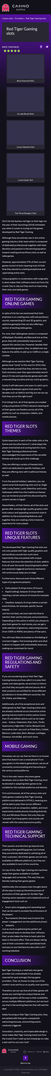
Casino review (25, 67)
